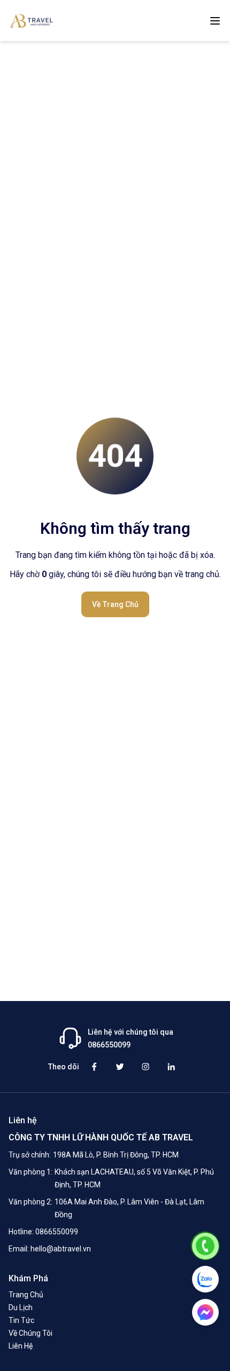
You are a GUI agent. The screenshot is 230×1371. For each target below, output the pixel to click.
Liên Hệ (21, 1346)
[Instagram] (145, 1066)
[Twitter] (120, 1066)
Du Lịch (21, 1307)
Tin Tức (21, 1320)
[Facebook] (94, 1066)
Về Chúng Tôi (30, 1333)
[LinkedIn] (171, 1066)
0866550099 (56, 1231)
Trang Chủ (26, 1294)
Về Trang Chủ (115, 604)
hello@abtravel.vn (60, 1248)
